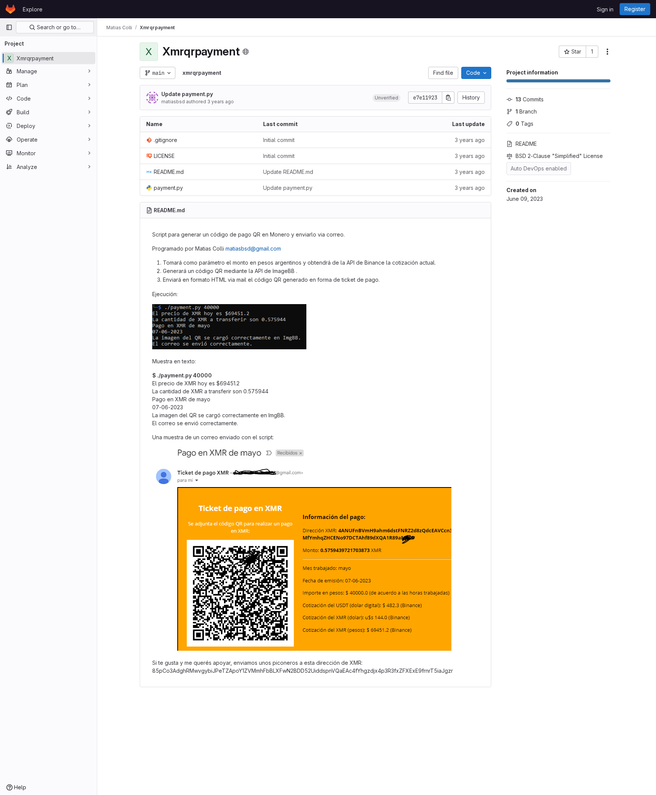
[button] (386, 97)
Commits (530, 99)
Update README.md (288, 172)
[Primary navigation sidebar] (9, 27)
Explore (33, 9)
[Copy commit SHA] (448, 97)
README (526, 143)
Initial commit (279, 140)
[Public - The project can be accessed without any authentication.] (246, 52)
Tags (524, 123)
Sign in (605, 9)
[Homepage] (10, 9)
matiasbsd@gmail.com (253, 248)
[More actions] (607, 52)
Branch (526, 111)
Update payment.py (187, 94)
